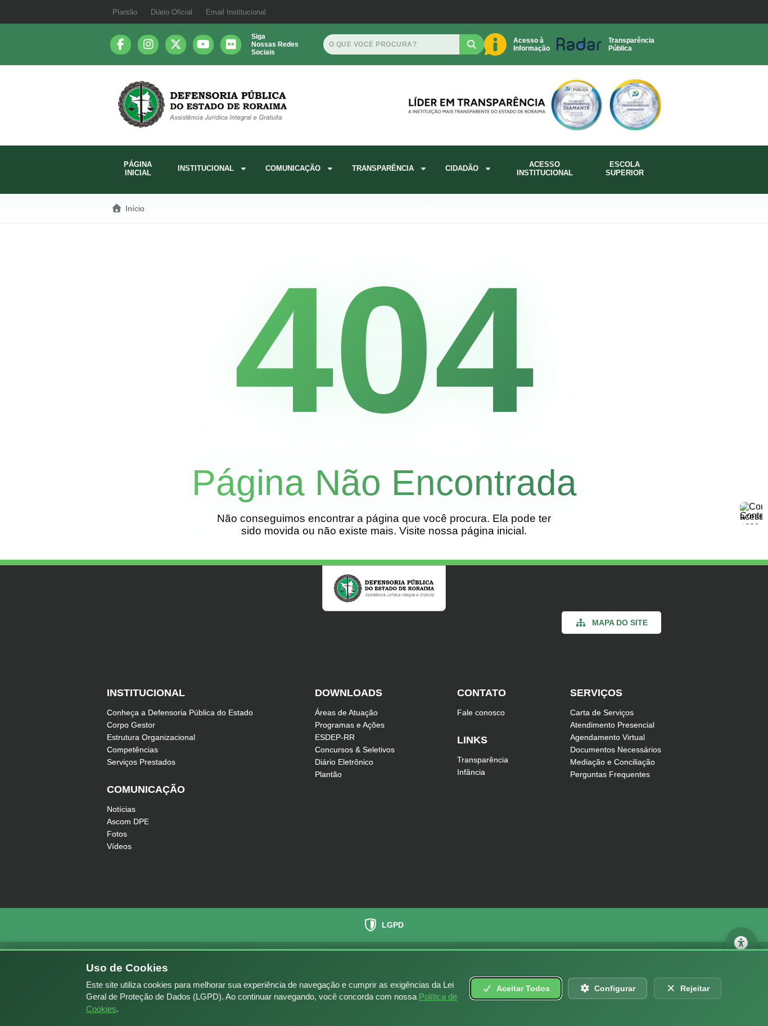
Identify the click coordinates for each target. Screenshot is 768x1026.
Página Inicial (138, 168)
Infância (471, 772)
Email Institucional (236, 12)
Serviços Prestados (141, 761)
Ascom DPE (128, 821)
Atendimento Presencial (612, 724)
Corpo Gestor (131, 724)
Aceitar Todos (523, 988)
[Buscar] (471, 44)
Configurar (614, 988)
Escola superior (625, 168)
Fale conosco (481, 712)
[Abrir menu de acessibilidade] (741, 943)
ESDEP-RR (335, 737)
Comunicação (292, 168)
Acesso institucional (545, 168)
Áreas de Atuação (346, 712)
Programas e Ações (350, 724)
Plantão (124, 12)
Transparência (383, 168)
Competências (132, 749)
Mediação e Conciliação (612, 761)
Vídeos (119, 846)
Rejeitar (695, 988)
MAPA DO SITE (620, 622)
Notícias (121, 809)
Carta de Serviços (602, 712)
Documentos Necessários (615, 749)
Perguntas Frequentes (610, 774)
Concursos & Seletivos (355, 749)
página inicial (492, 531)
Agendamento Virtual (607, 737)
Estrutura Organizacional (151, 737)
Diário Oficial (171, 12)
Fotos (117, 833)
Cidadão (461, 168)
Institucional (206, 168)
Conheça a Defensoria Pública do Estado (180, 712)
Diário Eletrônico (344, 761)
